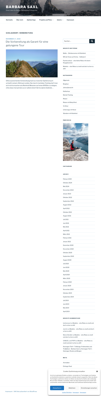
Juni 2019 (66, 304)
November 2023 (68, 190)
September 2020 (68, 256)
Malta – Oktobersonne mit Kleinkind (74, 53)
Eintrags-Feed (67, 366)
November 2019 (68, 289)
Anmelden (66, 362)
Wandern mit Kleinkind (70, 113)
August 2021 (67, 216)
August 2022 (67, 205)
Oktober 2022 (67, 197)
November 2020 (68, 249)
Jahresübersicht (68, 87)
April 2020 (66, 274)
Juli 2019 (66, 300)
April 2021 (66, 230)
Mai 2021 (66, 227)
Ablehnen (72, 388)
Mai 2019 (66, 308)
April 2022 (66, 208)
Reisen (65, 98)
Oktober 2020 (67, 252)
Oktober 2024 (67, 183)
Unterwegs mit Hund (69, 110)
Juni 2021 (66, 223)
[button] (97, 371)
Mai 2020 (66, 271)
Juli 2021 (66, 219)
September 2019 (68, 297)
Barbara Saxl (22, 7)
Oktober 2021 (67, 212)
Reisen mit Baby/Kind (70, 102)
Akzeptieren (57, 388)
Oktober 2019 (67, 293)
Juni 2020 (66, 267)
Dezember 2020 (68, 245)
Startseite (9, 20)
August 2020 (67, 260)
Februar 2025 (67, 179)
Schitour (65, 106)
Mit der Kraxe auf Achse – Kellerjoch (74, 57)
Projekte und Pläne (45, 20)
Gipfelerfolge (31, 20)
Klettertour (66, 91)
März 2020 (66, 278)
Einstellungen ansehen (89, 388)
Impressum (76, 392)
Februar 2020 (67, 282)
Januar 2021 (67, 241)
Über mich (19, 20)
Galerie (59, 20)
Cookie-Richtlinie (67, 392)
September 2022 (68, 201)
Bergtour (66, 84)
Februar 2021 (67, 238)
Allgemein (66, 80)
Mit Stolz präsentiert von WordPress (25, 391)
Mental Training (68, 95)
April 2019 (66, 311)
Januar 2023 (67, 194)
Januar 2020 (67, 285)
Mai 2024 (66, 186)
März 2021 (66, 234)
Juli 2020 (66, 263)
